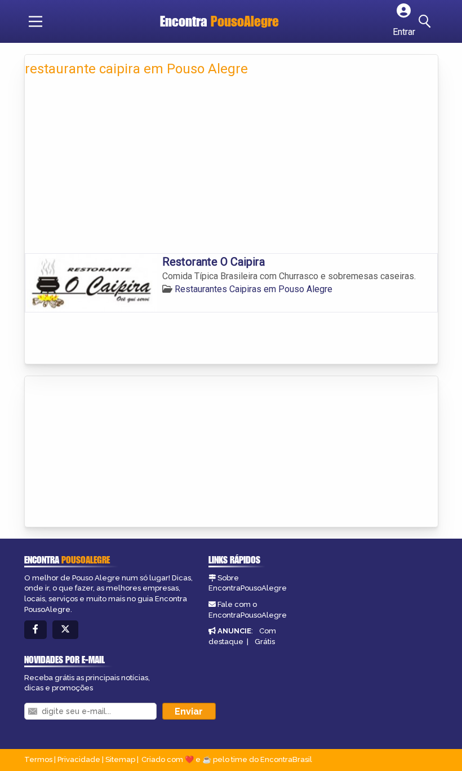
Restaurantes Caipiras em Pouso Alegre (253, 289)
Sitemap (120, 759)
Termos (38, 759)
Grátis (265, 641)
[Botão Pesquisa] (426, 21)
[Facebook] (35, 629)
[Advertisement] (231, 169)
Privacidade (78, 759)
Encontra (219, 21)
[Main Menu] (35, 21)
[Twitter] (65, 629)
